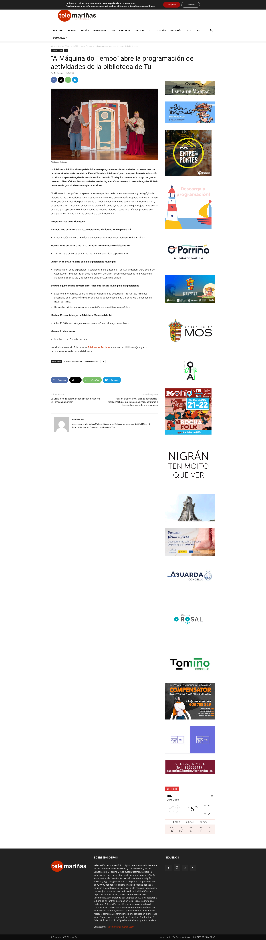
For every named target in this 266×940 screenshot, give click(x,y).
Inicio (53, 46)
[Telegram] (75, 80)
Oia (113, 30)
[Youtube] (193, 868)
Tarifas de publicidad (181, 937)
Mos (189, 30)
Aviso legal (165, 937)
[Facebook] (54, 80)
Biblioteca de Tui (91, 361)
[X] (61, 80)
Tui (150, 30)
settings (150, 6)
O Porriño (176, 30)
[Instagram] (177, 867)
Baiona (72, 30)
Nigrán (85, 30)
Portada (58, 30)
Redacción (58, 73)
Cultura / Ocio (64, 46)
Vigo (198, 30)
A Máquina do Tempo (73, 361)
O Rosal (139, 30)
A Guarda (125, 30)
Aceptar (171, 4)
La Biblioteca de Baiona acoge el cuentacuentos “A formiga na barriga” (75, 400)
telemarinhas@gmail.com (121, 926)
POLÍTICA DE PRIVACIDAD (204, 937)
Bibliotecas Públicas (99, 347)
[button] (211, 30)
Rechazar (190, 4)
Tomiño (161, 30)
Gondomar (100, 30)
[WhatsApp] (68, 80)
